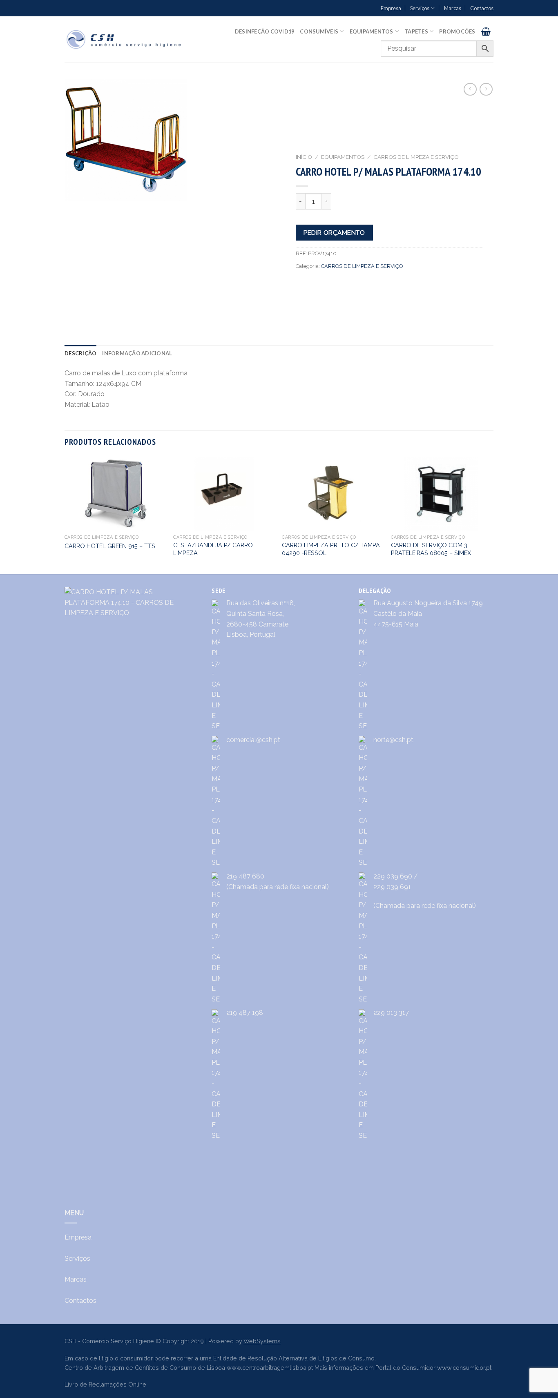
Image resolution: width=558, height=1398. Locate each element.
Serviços (419, 8)
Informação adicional (137, 353)
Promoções (457, 31)
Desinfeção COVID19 (265, 31)
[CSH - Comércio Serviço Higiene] (124, 39)
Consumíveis (319, 31)
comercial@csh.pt (253, 740)
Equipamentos (371, 31)
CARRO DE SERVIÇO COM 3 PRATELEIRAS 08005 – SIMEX (431, 549)
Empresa (391, 8)
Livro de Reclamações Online (105, 1384)
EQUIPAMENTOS (342, 157)
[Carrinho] (486, 31)
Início (304, 157)
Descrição (80, 353)
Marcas (452, 8)
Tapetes (416, 31)
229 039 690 (392, 876)
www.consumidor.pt (464, 1367)
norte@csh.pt (393, 740)
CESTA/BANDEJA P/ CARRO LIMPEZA (213, 549)
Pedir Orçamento (334, 232)
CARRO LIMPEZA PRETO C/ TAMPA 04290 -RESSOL (331, 549)
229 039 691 (392, 887)
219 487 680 (245, 876)
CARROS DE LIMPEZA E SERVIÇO (416, 157)
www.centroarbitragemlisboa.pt (270, 1367)
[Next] (491, 514)
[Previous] (65, 514)
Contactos (481, 8)
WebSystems (262, 1341)
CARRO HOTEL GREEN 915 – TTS (110, 545)
